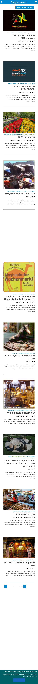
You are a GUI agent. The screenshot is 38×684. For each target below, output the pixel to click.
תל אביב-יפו (17, 458)
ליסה (17, 134)
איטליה (33, 353)
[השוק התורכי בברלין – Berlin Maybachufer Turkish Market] (19, 277)
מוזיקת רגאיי (28, 33)
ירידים (28, 191)
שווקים (8, 191)
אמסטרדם (28, 410)
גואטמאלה (32, 191)
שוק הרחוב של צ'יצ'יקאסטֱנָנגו (20, 193)
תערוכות (6, 134)
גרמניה (30, 294)
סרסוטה (15, 83)
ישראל (9, 456)
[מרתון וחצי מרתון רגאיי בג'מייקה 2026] (19, 20)
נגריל (15, 33)
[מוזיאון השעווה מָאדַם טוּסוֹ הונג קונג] (19, 547)
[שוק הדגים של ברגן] (19, 499)
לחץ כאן (12, 674)
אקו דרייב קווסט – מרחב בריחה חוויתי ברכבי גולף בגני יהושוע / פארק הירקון (19, 463)
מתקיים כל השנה (21, 33)
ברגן (34, 511)
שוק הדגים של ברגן (25, 514)
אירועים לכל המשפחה (29, 456)
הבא (5, 586)
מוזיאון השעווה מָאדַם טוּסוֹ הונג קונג (19, 563)
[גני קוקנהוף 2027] (19, 122)
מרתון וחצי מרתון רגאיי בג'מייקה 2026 (23, 36)
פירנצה (17, 353)
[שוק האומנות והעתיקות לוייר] (19, 394)
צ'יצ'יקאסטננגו (14, 191)
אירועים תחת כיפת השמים (28, 134)
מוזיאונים (25, 560)
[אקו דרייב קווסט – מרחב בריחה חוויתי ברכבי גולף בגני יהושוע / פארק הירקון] (19, 444)
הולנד (20, 134)
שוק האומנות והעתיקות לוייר (21, 413)
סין (13, 560)
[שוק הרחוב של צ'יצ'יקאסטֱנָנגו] (19, 174)
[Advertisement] (19, 233)
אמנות (33, 410)
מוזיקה (33, 83)
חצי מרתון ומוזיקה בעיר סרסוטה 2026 (23, 87)
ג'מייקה (33, 33)
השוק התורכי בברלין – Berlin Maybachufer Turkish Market (19, 297)
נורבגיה (19, 511)
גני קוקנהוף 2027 (26, 137)
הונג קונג (29, 560)
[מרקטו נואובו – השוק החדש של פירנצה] (19, 336)
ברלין (33, 294)
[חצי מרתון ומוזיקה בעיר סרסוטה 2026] (19, 71)
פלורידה (10, 83)
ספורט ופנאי (10, 33)
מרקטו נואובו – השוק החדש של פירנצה (19, 357)
